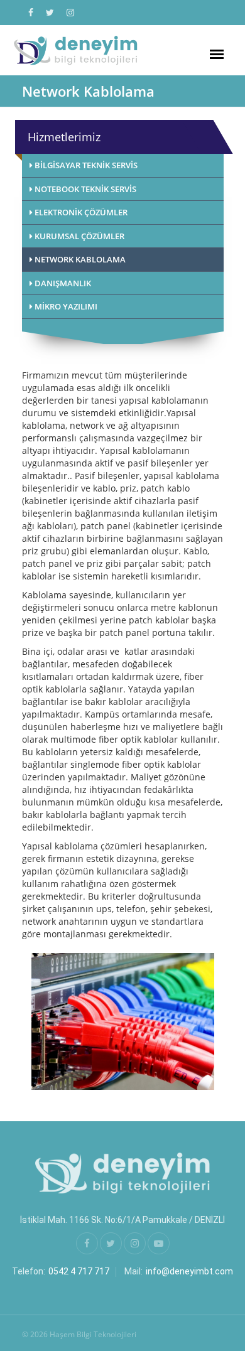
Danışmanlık (62, 283)
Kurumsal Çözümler (78, 236)
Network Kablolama (79, 259)
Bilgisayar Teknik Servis (85, 165)
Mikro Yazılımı (65, 306)
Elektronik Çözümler (80, 212)
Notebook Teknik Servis (84, 189)
